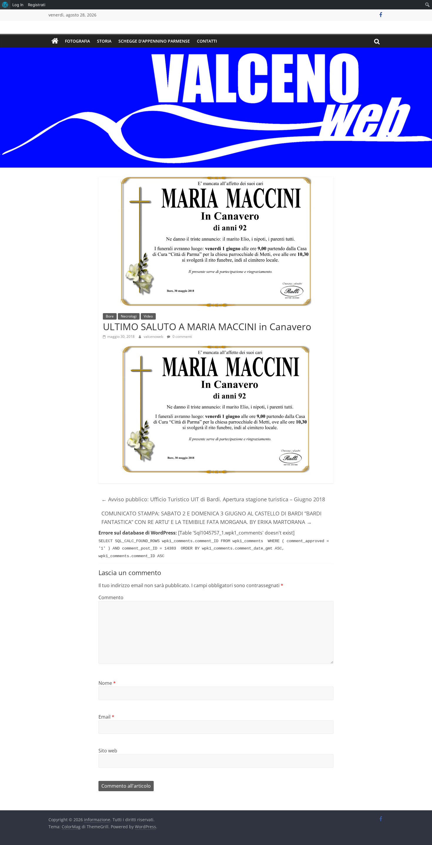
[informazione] (54, 41)
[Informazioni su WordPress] (5, 4)
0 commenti (182, 336)
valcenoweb (154, 336)
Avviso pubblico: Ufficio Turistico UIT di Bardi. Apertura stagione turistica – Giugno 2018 (213, 499)
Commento (110, 597)
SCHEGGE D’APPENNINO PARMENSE (154, 41)
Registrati (36, 4)
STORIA (104, 41)
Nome (107, 683)
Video (148, 316)
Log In (18, 4)
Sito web (107, 750)
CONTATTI (207, 41)
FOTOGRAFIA (77, 41)
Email (106, 717)
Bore (110, 316)
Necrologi (129, 316)
